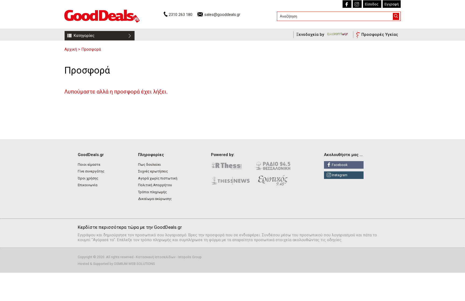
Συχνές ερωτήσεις (153, 171)
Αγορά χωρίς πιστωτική (157, 178)
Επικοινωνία (87, 185)
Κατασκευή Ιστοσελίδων (155, 257)
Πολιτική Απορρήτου (155, 185)
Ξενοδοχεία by (310, 34)
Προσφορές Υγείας (379, 34)
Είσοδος (371, 4)
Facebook (339, 165)
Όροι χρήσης (88, 178)
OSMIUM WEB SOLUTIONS (134, 264)
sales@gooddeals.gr (222, 14)
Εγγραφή (392, 4)
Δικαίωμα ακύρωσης (155, 199)
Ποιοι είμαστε (89, 164)
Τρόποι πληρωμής (152, 192)
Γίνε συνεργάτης (91, 171)
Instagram (339, 175)
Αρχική (70, 49)
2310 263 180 (180, 14)
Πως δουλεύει (149, 164)
